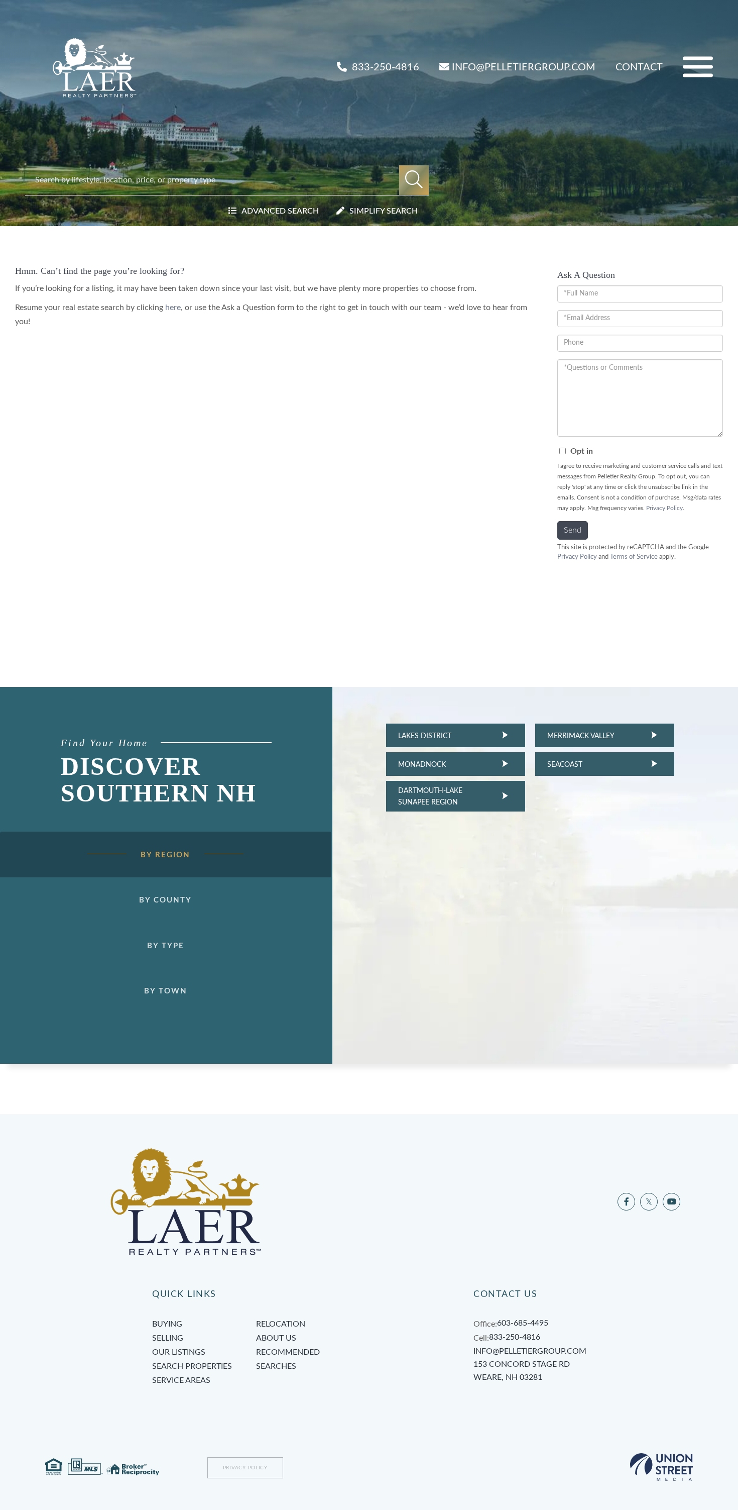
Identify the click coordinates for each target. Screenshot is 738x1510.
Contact (639, 67)
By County (165, 900)
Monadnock (422, 764)
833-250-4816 (384, 67)
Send (572, 530)
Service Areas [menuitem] (181, 1380)
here (173, 308)
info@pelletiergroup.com (523, 67)
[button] (414, 180)
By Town (165, 991)
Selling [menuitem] (167, 1338)
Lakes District (424, 736)
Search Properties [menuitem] (192, 1366)
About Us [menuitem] (276, 1338)
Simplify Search (383, 211)
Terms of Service (634, 557)
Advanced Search (280, 211)
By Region (165, 855)
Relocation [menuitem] (280, 1324)
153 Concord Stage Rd (521, 1370)
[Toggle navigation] (698, 67)
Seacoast (564, 764)
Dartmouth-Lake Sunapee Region (430, 796)
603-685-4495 (522, 1323)
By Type (165, 946)
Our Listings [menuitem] (178, 1352)
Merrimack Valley (580, 736)
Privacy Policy (664, 508)
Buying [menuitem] (167, 1324)
